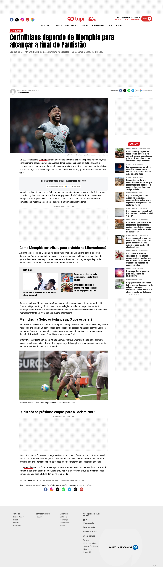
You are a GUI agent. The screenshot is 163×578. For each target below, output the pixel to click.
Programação (89, 523)
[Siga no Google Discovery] (144, 92)
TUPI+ (86, 520)
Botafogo (64, 517)
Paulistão (80, 480)
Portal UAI (87, 552)
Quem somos (89, 536)
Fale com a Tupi (90, 531)
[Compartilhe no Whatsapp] (128, 91)
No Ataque (88, 549)
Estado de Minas (90, 543)
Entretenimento (71, 25)
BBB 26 (39, 517)
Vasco (62, 526)
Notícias (16, 514)
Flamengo (64, 520)
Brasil (15, 520)
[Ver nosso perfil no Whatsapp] (63, 490)
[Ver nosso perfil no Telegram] (69, 490)
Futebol (56, 480)
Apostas (119, 25)
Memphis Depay (68, 480)
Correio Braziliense (91, 546)
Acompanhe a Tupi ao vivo (91, 515)
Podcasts (58, 25)
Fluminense (64, 523)
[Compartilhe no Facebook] (120, 91)
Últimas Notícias (98, 25)
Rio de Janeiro (46, 25)
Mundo (16, 523)
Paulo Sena (24, 93)
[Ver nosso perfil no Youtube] (81, 490)
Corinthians (46, 480)
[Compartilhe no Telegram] (132, 91)
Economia (17, 526)
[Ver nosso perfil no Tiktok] (75, 490)
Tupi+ (110, 25)
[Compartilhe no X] (124, 91)
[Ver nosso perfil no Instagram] (51, 490)
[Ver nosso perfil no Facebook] (45, 490)
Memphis (43, 160)
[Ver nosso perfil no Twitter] (57, 490)
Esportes (84, 25)
